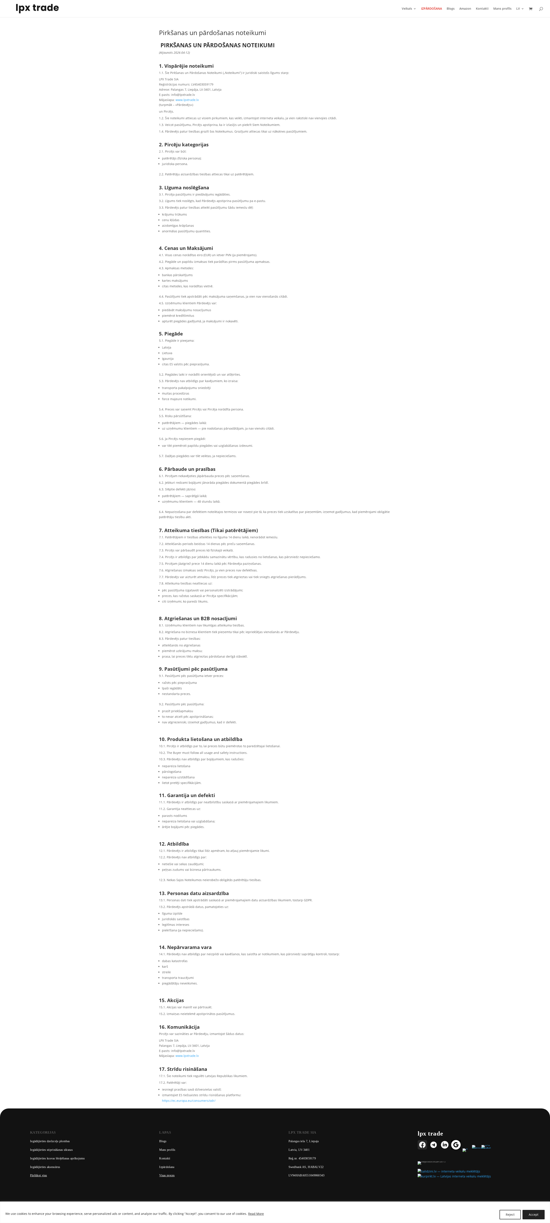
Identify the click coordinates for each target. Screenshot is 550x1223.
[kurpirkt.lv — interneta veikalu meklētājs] (454, 1176)
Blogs (451, 9)
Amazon (465, 9)
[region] (275, 1212)
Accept (533, 1214)
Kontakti (482, 9)
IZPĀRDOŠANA (431, 9)
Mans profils (502, 9)
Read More (256, 1214)
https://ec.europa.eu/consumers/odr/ (188, 1101)
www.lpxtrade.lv (187, 100)
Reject (510, 1214)
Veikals (407, 9)
